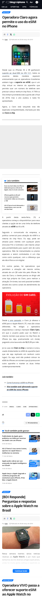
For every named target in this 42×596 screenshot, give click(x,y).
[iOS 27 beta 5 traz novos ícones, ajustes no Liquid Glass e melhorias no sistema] (34, 451)
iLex (6, 39)
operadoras (33, 406)
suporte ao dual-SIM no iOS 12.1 (16, 73)
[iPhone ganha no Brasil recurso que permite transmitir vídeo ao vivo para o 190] (32, 197)
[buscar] (27, 2)
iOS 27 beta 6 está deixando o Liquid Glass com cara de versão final (14, 207)
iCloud (32, 463)
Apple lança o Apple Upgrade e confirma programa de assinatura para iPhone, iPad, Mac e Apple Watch (14, 476)
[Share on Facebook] (7, 34)
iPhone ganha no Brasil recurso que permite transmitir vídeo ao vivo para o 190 (14, 198)
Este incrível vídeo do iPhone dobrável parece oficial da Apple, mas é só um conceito (14, 188)
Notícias (6, 12)
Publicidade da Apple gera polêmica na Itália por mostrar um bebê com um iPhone (14, 438)
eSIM (24, 406)
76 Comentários (33, 423)
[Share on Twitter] (10, 34)
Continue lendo (21, 571)
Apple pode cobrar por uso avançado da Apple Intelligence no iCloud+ (14, 463)
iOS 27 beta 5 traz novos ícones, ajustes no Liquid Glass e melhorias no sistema (14, 451)
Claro (18, 406)
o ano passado (14, 320)
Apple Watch (7, 580)
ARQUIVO (6, 492)
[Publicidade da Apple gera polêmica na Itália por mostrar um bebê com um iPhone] (34, 438)
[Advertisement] (21, 147)
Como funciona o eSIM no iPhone (20, 382)
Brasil (12, 406)
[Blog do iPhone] (16, 2)
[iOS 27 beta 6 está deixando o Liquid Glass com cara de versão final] (32, 208)
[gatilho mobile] (4, 2)
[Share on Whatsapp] (14, 34)
